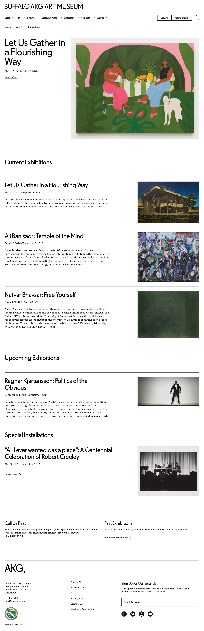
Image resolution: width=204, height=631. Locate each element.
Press (73, 593)
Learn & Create (49, 18)
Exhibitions (34, 27)
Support (85, 18)
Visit (7, 18)
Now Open (10, 592)
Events (30, 18)
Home (8, 27)
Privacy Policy (78, 598)
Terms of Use (77, 604)
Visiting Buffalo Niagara (82, 609)
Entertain (69, 18)
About (100, 18)
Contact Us (76, 582)
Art (18, 18)
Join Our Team (78, 587)
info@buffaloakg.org (15, 601)
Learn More (11, 77)
